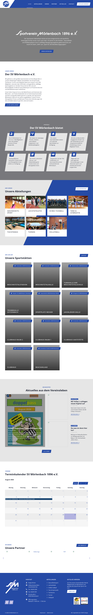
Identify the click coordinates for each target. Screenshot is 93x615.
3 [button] (16, 497)
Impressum (42, 612)
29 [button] (39, 491)
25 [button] (27, 515)
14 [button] (63, 503)
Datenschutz (50, 612)
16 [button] (87, 503)
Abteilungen (38, 4)
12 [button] (39, 503)
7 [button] (63, 497)
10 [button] (16, 503)
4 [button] (63, 520)
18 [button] (27, 509)
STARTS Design (84, 612)
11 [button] (27, 503)
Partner (54, 4)
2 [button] (87, 491)
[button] (28, 499)
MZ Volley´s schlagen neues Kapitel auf (79, 402)
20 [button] (51, 509)
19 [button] (39, 509)
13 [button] (51, 503)
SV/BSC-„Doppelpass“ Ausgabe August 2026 (25, 428)
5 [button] (75, 520)
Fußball (11, 425)
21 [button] (63, 509)
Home (29, 4)
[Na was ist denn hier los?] (58, 434)
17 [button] (16, 509)
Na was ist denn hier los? (79, 429)
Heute (75, 483)
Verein (47, 4)
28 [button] (27, 491)
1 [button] (75, 491)
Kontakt (71, 4)
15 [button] (75, 503)
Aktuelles (62, 4)
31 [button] (63, 491)
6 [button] (51, 497)
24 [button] (16, 515)
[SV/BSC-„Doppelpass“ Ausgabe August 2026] (25, 420)
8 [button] (75, 497)
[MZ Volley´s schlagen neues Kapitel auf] (58, 406)
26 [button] (39, 515)
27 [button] (16, 491)
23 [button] (87, 509)
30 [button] (51, 491)
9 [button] (87, 497)
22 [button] (75, 509)
